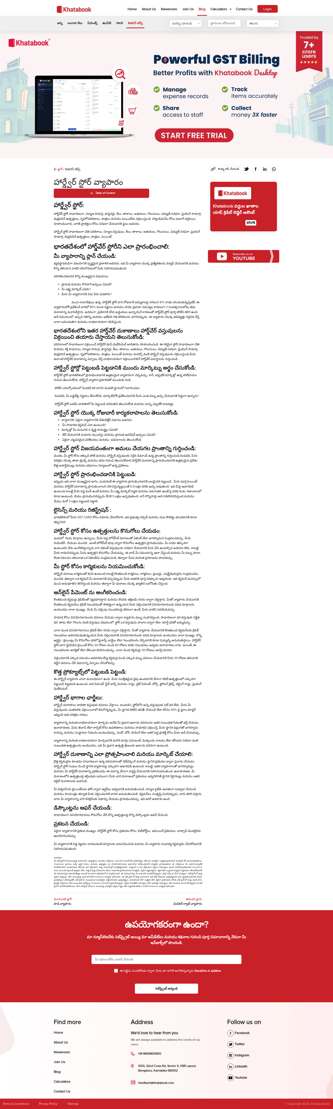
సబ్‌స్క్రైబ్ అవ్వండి (166, 989)
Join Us (188, 9)
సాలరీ (119, 23)
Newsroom (169, 9)
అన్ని (60, 23)
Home (133, 9)
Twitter (239, 1044)
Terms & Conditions (16, 1104)
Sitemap (72, 1104)
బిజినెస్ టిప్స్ (135, 23)
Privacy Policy (48, 1104)
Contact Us (244, 9)
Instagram (241, 1055)
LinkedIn (240, 1066)
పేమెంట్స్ (92, 23)
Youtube (240, 1077)
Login (267, 9)
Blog (202, 9)
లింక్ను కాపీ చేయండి (225, 168)
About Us (149, 9)
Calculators (218, 9)
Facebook (242, 1033)
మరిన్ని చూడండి (182, 23)
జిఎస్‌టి (107, 23)
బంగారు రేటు (75, 23)
